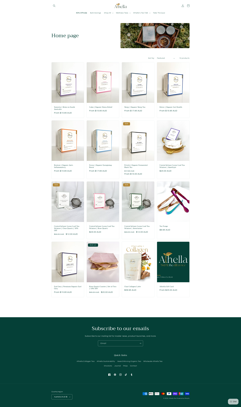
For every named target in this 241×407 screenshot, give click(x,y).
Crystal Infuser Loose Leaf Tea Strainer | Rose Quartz (101, 227)
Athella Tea (172, 398)
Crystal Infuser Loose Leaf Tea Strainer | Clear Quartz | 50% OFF (66, 228)
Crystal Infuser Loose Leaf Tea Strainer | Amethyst (172, 166)
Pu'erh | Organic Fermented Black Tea (136, 166)
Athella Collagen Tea (85, 361)
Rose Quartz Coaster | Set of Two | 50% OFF (102, 288)
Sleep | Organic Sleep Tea (134, 107)
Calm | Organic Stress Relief (100, 107)
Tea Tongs (164, 226)
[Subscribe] (140, 343)
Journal (117, 366)
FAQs (125, 366)
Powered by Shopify (183, 398)
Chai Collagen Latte (132, 287)
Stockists (108, 366)
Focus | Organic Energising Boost (100, 166)
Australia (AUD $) (60, 397)
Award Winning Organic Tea (129, 361)
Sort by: (151, 58)
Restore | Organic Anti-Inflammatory (63, 166)
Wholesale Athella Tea (152, 361)
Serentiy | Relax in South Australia (64, 108)
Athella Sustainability (106, 361)
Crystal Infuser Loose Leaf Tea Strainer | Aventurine (137, 227)
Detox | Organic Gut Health (171, 107)
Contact (133, 366)
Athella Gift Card (167, 287)
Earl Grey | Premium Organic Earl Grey (67, 288)
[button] (54, 6)
